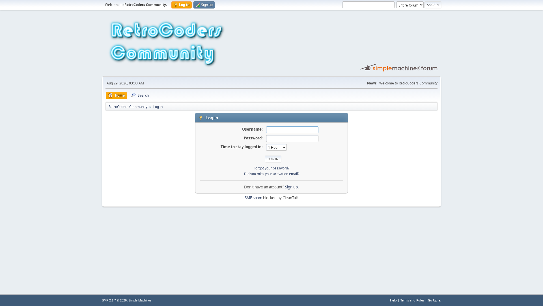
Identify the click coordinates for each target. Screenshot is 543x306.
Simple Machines (140, 300)
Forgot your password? (271, 168)
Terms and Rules (412, 300)
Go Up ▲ (434, 300)
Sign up (291, 187)
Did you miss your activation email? (271, 173)
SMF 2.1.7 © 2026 (114, 300)
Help (393, 300)
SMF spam (253, 197)
